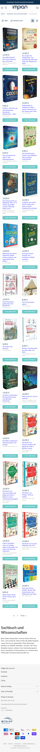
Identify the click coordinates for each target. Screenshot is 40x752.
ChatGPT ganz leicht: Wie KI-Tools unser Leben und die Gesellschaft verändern (29, 205)
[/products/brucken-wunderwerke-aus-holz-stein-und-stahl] (30, 330)
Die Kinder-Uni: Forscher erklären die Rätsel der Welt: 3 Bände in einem (29, 445)
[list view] (37, 21)
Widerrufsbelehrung (28, 744)
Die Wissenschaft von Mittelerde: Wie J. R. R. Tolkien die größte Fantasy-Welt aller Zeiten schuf (10, 205)
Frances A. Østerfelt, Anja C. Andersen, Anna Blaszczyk (29, 401)
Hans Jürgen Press (27, 596)
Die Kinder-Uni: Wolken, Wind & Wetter (27, 495)
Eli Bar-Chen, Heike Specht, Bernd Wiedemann (10, 553)
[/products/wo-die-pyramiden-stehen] (30, 284)
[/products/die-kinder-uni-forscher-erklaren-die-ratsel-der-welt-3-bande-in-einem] (30, 424)
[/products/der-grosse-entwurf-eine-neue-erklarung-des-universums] (10, 39)
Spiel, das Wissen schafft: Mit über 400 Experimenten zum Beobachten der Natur (29, 591)
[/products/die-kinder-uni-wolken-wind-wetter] (30, 474)
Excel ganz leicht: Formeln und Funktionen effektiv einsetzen (28, 256)
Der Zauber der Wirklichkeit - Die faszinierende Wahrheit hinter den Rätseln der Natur (29, 59)
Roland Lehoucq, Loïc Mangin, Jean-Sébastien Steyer (9, 212)
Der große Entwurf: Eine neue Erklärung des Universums (9, 59)
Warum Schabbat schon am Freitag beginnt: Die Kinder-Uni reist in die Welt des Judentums (10, 547)
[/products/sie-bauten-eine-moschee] (10, 329)
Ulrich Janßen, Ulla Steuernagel (27, 451)
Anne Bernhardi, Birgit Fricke (10, 446)
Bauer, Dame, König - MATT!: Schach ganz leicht (9, 597)
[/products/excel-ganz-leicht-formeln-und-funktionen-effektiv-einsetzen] (30, 235)
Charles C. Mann (7, 403)
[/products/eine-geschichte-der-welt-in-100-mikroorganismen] (10, 137)
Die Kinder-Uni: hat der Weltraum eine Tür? (29, 545)
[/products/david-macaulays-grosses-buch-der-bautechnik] (10, 284)
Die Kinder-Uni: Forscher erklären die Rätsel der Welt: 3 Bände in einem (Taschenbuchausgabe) (10, 495)
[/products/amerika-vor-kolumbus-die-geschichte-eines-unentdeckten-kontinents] (10, 377)
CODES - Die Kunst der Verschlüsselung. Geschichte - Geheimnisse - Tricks (10, 111)
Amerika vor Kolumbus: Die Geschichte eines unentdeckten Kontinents (10, 398)
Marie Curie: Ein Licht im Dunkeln (29, 397)
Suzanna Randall (26, 113)
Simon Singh (6, 116)
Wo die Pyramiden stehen (28, 303)
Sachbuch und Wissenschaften (17, 14)
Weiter (22, 616)
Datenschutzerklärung (20, 746)
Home (3, 14)
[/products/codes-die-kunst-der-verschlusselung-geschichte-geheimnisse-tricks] (10, 89)
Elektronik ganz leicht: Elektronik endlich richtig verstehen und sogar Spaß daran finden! (10, 257)
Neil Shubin (25, 161)
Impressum (18, 744)
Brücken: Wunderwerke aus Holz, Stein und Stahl (29, 350)
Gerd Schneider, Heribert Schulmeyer (9, 601)
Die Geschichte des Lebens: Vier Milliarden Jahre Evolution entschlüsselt (29, 156)
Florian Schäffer (7, 263)
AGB (4, 744)
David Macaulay (7, 307)
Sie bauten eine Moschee (8, 348)
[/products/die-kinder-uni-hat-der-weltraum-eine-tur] (30, 525)
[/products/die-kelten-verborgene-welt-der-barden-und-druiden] (10, 423)
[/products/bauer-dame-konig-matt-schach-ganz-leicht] (10, 576)
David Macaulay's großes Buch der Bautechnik (8, 304)
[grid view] (32, 21)
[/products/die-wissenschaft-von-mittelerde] (10, 183)
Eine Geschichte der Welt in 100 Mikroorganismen (9, 157)
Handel (10, 744)
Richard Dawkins (26, 65)
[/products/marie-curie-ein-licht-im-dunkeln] (30, 378)
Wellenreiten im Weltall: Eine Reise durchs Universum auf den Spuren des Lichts (29, 108)
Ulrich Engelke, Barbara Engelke (28, 210)
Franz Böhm (25, 261)
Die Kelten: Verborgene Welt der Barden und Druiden (10, 443)
